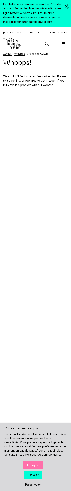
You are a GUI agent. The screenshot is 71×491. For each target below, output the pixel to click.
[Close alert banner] (66, 6)
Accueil (7, 53)
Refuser (33, 474)
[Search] (46, 43)
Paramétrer (33, 484)
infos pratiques (59, 32)
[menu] (63, 43)
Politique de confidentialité (42, 454)
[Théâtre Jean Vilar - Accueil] (12, 43)
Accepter (33, 465)
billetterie (35, 32)
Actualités (19, 53)
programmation (12, 32)
